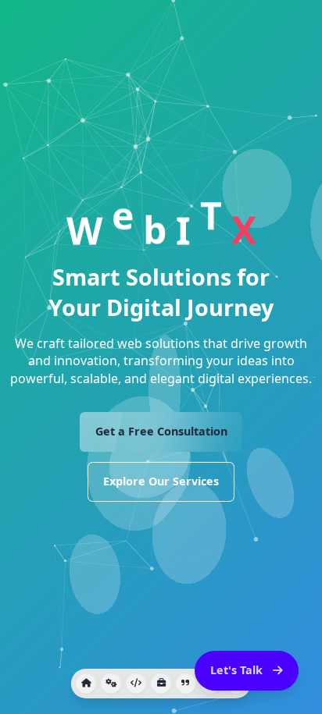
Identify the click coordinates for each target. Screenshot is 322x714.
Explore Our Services (161, 481)
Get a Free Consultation (161, 431)
